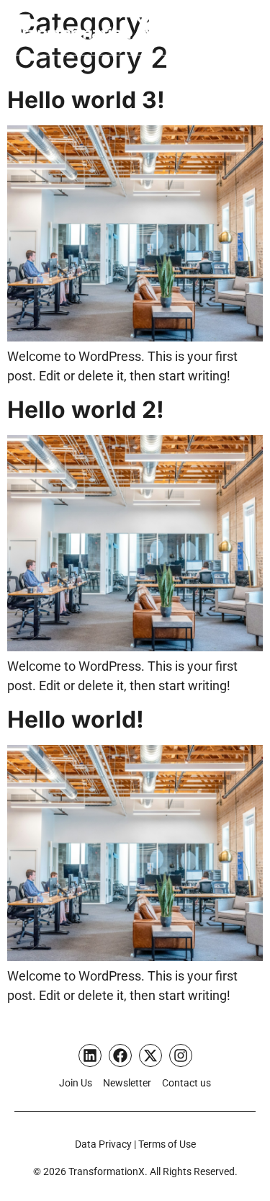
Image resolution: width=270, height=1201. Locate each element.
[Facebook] (120, 1055)
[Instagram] (180, 1055)
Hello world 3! (86, 100)
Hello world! (75, 719)
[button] (249, 28)
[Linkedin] (90, 1055)
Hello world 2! (85, 410)
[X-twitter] (150, 1055)
